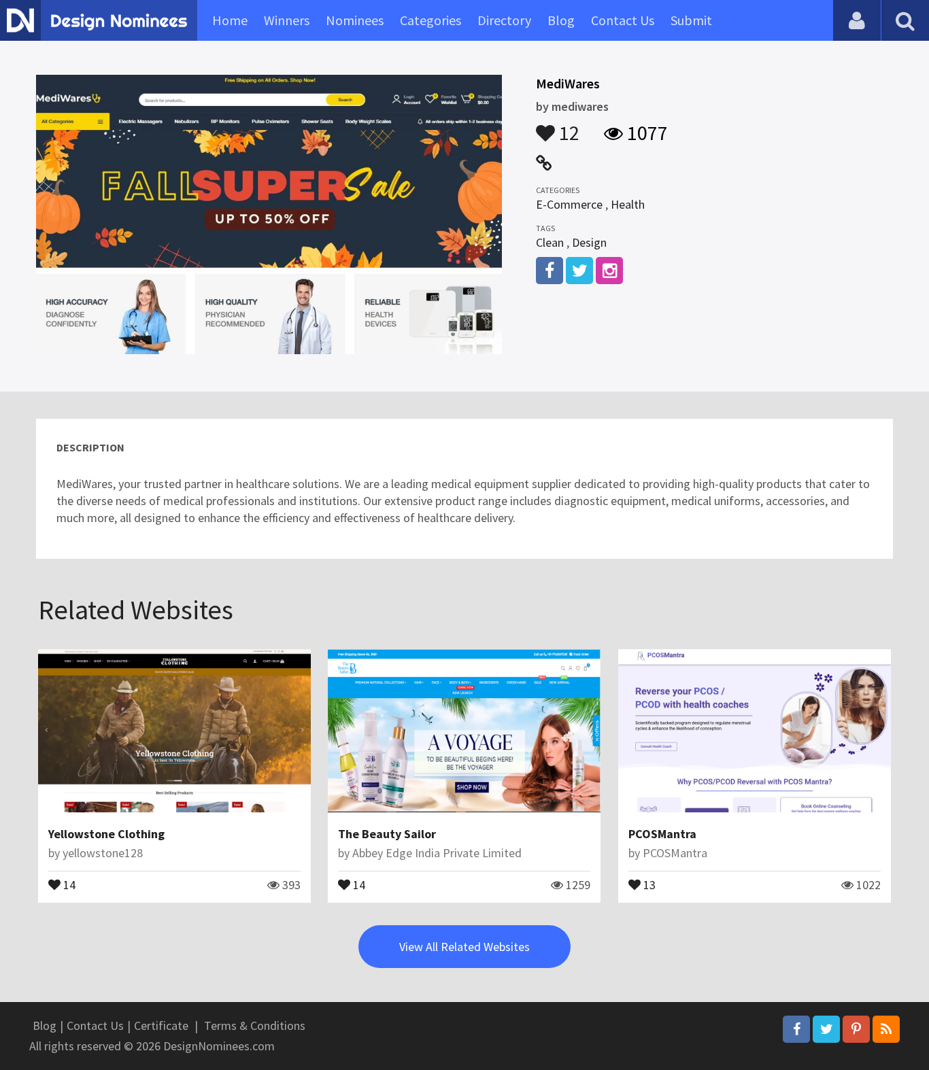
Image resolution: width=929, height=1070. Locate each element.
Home (230, 20)
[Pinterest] (856, 1029)
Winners (286, 20)
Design (589, 242)
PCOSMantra (662, 834)
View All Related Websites (464, 946)
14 (68, 884)
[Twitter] (826, 1029)
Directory (504, 20)
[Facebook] (796, 1029)
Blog (561, 20)
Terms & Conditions (254, 1025)
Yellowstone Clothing (106, 834)
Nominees (355, 20)
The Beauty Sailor (387, 834)
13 (648, 884)
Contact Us (622, 20)
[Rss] (886, 1029)
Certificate (161, 1025)
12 (567, 126)
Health (628, 204)
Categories (430, 20)
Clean (550, 242)
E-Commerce (569, 204)
